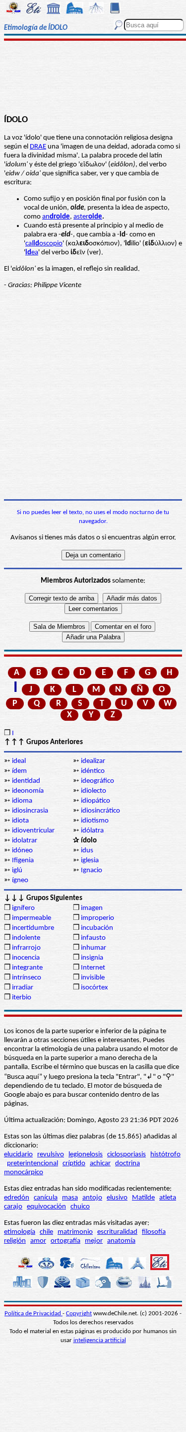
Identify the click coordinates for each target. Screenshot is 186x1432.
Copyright (79, 1313)
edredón (16, 1198)
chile (46, 1232)
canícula (46, 1198)
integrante (27, 968)
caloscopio (43, 243)
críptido (73, 1163)
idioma (22, 801)
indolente (26, 938)
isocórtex (94, 987)
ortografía (65, 1241)
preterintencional (32, 1163)
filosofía (154, 1232)
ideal (19, 761)
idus (87, 850)
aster (80, 217)
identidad (26, 781)
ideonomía (28, 791)
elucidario (18, 1154)
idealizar (93, 761)
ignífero (23, 908)
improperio (97, 918)
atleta (167, 1198)
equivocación (46, 1206)
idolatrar (24, 840)
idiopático (95, 801)
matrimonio (75, 1232)
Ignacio (91, 870)
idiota (20, 821)
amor (38, 1241)
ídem (19, 771)
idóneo (22, 850)
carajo (13, 1206)
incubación (97, 928)
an (56, 217)
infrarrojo (26, 948)
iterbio (21, 997)
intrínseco (26, 977)
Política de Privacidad (33, 1313)
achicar (100, 1163)
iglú (17, 870)
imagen (92, 908)
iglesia (90, 860)
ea (31, 252)
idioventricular (33, 830)
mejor (94, 1241)
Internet (93, 968)
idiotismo (95, 821)
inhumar (93, 948)
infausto (93, 938)
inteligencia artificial (99, 1340)
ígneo (20, 880)
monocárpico (23, 1172)
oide (95, 217)
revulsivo (50, 1154)
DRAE (38, 147)
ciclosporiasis (126, 1154)
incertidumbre (33, 928)
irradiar (22, 987)
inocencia (26, 958)
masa (70, 1198)
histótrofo (165, 1154)
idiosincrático (100, 811)
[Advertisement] (93, 78)
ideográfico (97, 781)
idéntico (93, 771)
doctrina (127, 1163)
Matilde (143, 1198)
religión (15, 1241)
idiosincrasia (30, 811)
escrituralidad (117, 1232)
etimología (19, 1232)
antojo (92, 1198)
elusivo (117, 1198)
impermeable (31, 918)
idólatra (92, 830)
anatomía (121, 1241)
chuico (80, 1206)
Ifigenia (23, 860)
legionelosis (85, 1154)
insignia (92, 958)
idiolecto (93, 791)
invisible (93, 977)
